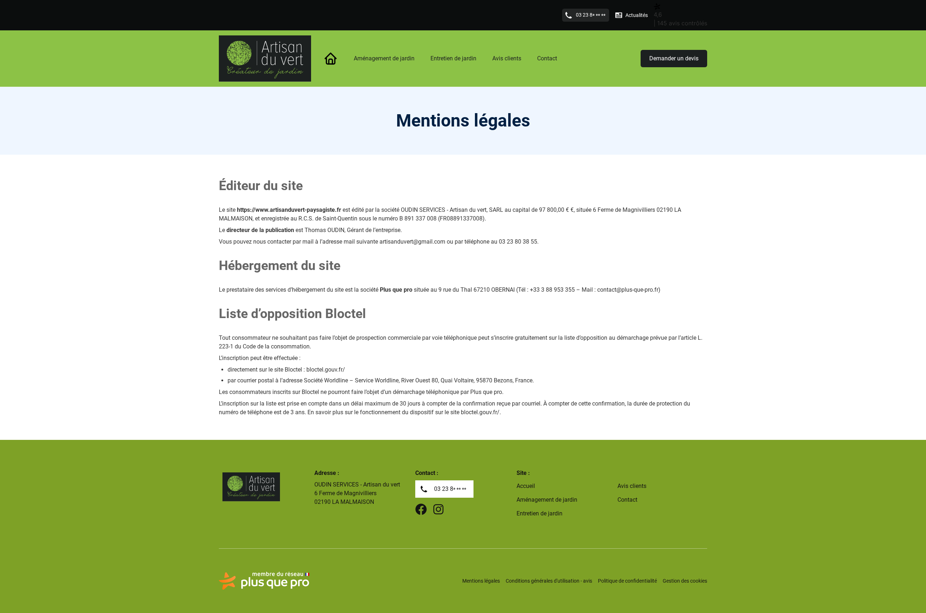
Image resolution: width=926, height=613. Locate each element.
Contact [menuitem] (547, 58)
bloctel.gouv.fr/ (325, 369)
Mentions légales (481, 581)
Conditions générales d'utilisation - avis (549, 581)
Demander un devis (673, 58)
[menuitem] (330, 58)
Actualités (636, 15)
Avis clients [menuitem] (506, 58)
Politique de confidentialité (627, 581)
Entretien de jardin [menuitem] (453, 58)
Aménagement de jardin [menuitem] (384, 58)
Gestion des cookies (685, 581)
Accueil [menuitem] (526, 486)
